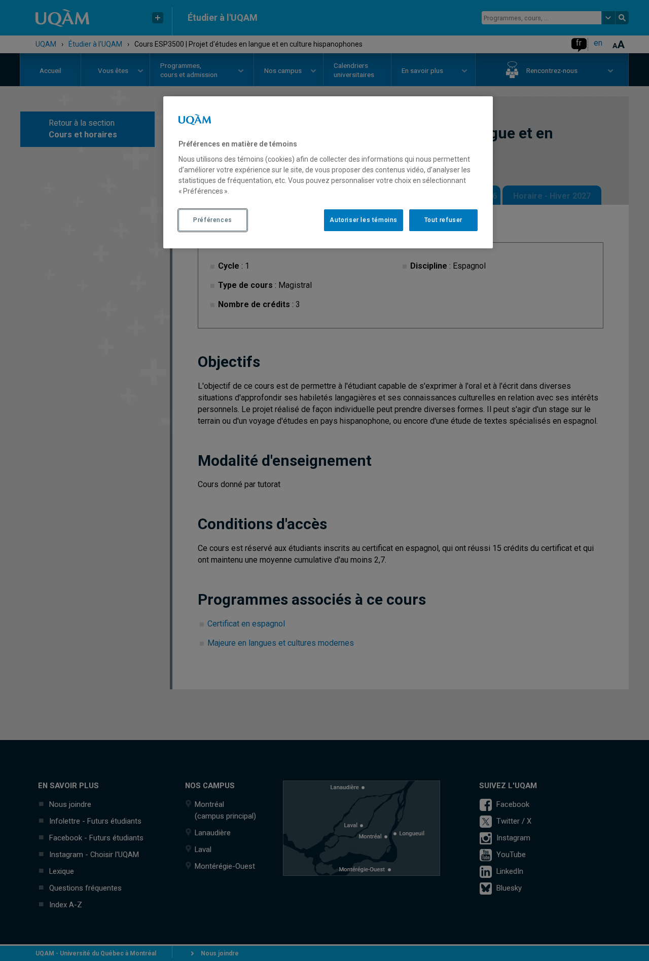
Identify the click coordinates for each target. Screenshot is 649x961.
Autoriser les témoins (364, 220)
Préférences (212, 220)
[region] (328, 172)
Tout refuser (443, 220)
